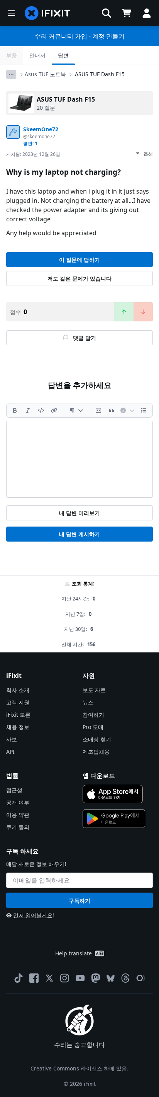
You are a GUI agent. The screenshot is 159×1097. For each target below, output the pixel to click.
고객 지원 (17, 702)
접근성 (14, 790)
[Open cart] (126, 13)
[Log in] (146, 13)
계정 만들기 (108, 36)
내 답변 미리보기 (79, 513)
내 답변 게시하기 (79, 534)
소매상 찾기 (97, 739)
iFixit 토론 (18, 714)
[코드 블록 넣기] (98, 410)
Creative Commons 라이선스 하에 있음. (79, 1068)
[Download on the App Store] (113, 794)
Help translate (73, 953)
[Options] (11, 74)
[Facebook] (34, 978)
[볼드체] (14, 410)
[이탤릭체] (28, 410)
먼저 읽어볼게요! (33, 915)
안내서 (37, 55)
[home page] (47, 13)
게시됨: (33, 154)
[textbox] (79, 459)
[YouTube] (80, 978)
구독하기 (79, 900)
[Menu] (12, 13)
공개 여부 (17, 802)
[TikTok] (18, 978)
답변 (63, 55)
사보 (11, 739)
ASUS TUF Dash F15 (100, 74)
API (10, 751)
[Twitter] (49, 978)
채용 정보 (17, 727)
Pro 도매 (93, 727)
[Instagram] (64, 978)
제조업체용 (96, 751)
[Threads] (125, 978)
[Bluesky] (111, 978)
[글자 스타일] (76, 410)
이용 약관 (17, 814)
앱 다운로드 (99, 775)
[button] (106, 13)
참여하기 (93, 714)
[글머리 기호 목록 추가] (143, 410)
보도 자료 (94, 690)
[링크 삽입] (54, 410)
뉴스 (88, 702)
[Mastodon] (95, 978)
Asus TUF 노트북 (45, 74)
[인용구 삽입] (111, 410)
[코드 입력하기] (41, 410)
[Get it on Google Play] (114, 818)
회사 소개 (17, 690)
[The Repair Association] (140, 978)
